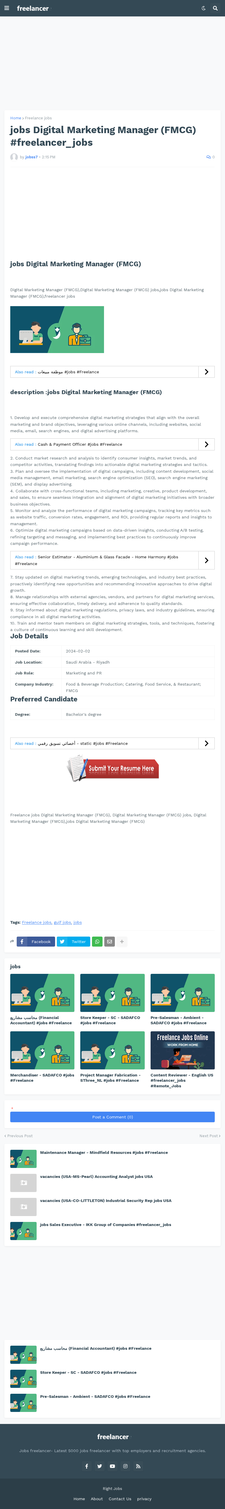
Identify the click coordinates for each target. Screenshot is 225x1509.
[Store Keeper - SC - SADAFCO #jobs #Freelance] (112, 993)
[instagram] (125, 1466)
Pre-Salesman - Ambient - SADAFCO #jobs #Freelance (179, 1020)
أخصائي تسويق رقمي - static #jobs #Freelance (83, 743)
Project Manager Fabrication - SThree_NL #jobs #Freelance (110, 1078)
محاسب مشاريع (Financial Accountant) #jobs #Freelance (41, 1020)
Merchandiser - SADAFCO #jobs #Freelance (42, 1078)
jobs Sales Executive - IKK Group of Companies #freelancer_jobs (105, 1224)
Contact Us (120, 1498)
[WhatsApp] (97, 942)
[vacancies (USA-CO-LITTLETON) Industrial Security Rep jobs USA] (23, 1207)
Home (15, 118)
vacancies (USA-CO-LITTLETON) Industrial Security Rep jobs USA (105, 1200)
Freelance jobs (38, 118)
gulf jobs (62, 922)
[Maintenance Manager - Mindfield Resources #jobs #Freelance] (23, 1159)
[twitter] (100, 1466)
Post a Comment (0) (112, 1117)
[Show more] (122, 942)
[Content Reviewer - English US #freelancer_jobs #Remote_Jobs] (183, 1050)
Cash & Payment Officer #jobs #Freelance (80, 444)
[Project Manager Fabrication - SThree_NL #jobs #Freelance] (112, 1050)
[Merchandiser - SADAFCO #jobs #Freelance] (42, 1050)
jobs (78, 922)
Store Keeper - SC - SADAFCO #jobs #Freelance (110, 1020)
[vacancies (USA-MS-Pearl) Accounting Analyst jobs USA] (23, 1183)
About (97, 1498)
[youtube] (112, 1466)
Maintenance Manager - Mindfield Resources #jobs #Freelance (104, 1152)
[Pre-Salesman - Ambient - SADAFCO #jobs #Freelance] (183, 993)
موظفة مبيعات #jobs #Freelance (68, 371)
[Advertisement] (112, 63)
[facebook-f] (87, 1466)
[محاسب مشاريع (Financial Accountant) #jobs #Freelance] (42, 993)
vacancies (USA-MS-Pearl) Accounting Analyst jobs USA (96, 1176)
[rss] (138, 1466)
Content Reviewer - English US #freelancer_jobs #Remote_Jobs (182, 1080)
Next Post (209, 1136)
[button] (6, 8)
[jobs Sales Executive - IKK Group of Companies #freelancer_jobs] (23, 1231)
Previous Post (20, 1136)
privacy (144, 1498)
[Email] (109, 942)
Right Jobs (112, 1488)
